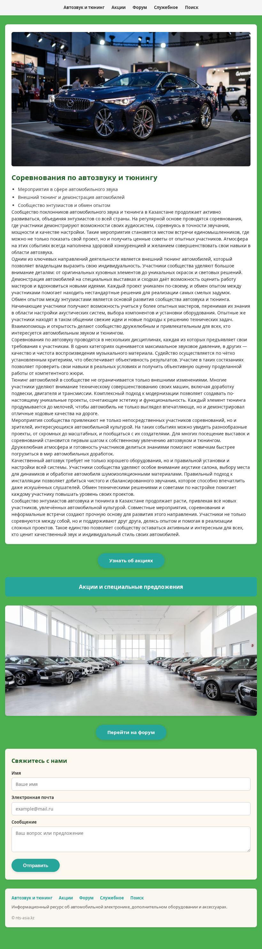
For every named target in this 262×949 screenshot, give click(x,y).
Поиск (191, 7)
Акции (119, 7)
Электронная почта (33, 797)
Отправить (35, 865)
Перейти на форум (131, 732)
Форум (140, 7)
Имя (16, 773)
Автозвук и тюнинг (84, 7)
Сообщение (24, 822)
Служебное (166, 7)
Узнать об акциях (131, 560)
